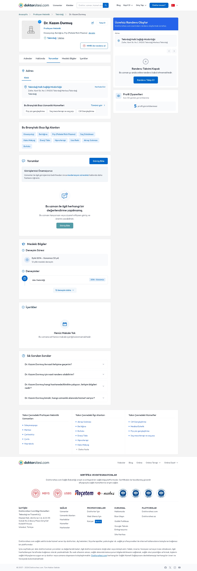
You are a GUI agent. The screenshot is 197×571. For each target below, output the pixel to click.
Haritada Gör (100, 87)
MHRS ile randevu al (96, 45)
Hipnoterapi (60, 140)
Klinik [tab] (26, 77)
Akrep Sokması (90, 140)
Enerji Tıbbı (45, 140)
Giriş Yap (140, 5)
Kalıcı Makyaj (29, 140)
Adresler (28, 58)
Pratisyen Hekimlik (41, 14)
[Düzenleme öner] (92, 23)
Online (139, 462)
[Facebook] (165, 567)
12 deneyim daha (63, 290)
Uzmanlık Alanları (67, 515)
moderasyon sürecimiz (78, 175)
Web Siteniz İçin (94, 516)
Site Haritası (120, 534)
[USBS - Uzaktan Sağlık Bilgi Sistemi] (62, 493)
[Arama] (106, 5)
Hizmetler (64, 523)
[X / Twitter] (170, 567)
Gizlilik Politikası (122, 521)
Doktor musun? (159, 5)
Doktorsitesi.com (150, 511)
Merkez (27, 430)
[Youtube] (179, 567)
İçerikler (84, 58)
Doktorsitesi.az (149, 516)
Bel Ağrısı (43, 134)
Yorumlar (53, 58)
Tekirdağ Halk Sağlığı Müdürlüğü (45, 86)
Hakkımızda (120, 511)
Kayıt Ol (126, 5)
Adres (117, 33)
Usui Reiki (75, 140)
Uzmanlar (57, 5)
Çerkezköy (29, 434)
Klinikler (69, 5)
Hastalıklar (65, 519)
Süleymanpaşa (30, 425)
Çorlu (26, 439)
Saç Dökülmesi (86, 134)
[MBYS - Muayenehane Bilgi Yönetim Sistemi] (40, 493)
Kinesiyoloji (29, 134)
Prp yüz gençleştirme (140, 431)
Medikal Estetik (137, 426)
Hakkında (40, 58)
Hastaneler (65, 527)
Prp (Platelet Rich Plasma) (63, 134)
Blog (119, 5)
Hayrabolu (29, 443)
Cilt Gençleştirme (138, 422)
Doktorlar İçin (93, 511)
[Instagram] (175, 567)
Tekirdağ (59, 14)
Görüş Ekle (98, 161)
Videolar (121, 462)
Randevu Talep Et (145, 80)
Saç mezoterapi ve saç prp (143, 435)
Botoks (27, 146)
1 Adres (61, 38)
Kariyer (94, 521)
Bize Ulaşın (119, 516)
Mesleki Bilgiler (69, 58)
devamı (92, 33)
